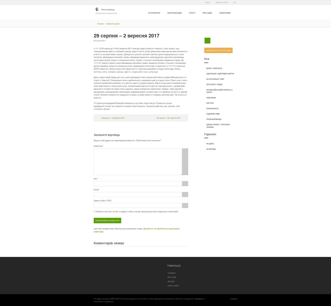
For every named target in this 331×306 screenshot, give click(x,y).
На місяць (211, 149)
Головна (100, 23)
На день (210, 143)
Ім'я (95, 178)
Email (96, 189)
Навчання (211, 97)
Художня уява (213, 114)
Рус (234, 2)
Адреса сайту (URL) (103, 200)
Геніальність (212, 108)
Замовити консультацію (218, 50)
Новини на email (221, 2)
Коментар (98, 146)
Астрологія (154, 13)
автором (198, 298)
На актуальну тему (215, 79)
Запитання (225, 13)
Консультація (174, 13)
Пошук (207, 2)
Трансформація (213, 119)
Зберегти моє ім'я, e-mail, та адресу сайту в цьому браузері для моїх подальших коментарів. (137, 211)
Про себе (207, 13)
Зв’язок (171, 281)
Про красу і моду (214, 84)
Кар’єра (210, 103)
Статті (192, 13)
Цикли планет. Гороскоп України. (218, 125)
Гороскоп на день (113, 23)
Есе (206, 59)
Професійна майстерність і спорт (219, 91)
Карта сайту (173, 286)
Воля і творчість (214, 68)
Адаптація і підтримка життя (220, 73)
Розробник (233, 299)
